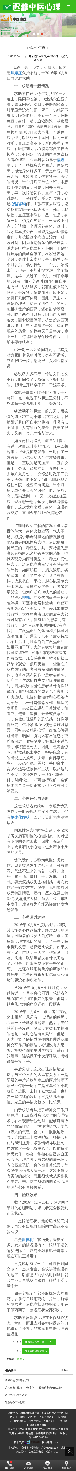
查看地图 (66, 1468)
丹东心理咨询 (46, 1417)
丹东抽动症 (49, 1421)
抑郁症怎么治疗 (49, 1447)
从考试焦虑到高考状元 (17, 1380)
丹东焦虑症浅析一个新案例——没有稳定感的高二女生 (34, 1387)
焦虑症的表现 (36, 1451)
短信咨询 (28, 1468)
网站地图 (47, 1442)
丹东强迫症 (20, 1421)
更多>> (65, 1370)
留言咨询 (47, 1468)
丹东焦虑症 (35, 1421)
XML (57, 1442)
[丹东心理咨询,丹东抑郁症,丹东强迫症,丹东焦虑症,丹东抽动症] (38, 25)
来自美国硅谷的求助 (36, 1351)
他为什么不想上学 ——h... (39, 1342)
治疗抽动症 (52, 1451)
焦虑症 (20, 1359)
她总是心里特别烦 (15, 1402)
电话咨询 (9, 1468)
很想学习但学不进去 (16, 1395)
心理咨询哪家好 (30, 1447)
